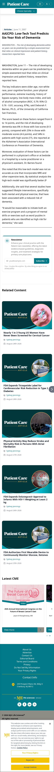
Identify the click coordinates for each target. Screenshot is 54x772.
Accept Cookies (30, 767)
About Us (27, 649)
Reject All (30, 760)
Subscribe (40, 261)
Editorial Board (27, 658)
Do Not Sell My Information (27, 667)
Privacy (27, 664)
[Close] (50, 723)
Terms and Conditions (27, 661)
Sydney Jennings (13, 339)
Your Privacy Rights (27, 670)
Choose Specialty (24, 11)
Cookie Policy (22, 748)
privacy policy (9, 268)
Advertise (27, 652)
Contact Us (27, 655)
